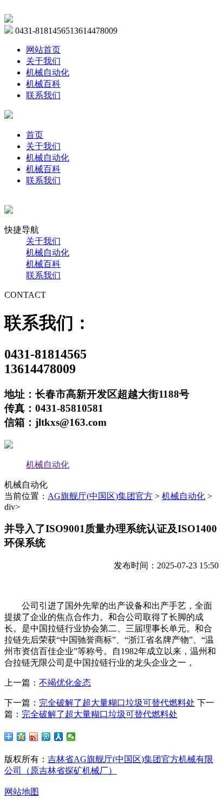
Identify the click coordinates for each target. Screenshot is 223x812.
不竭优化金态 (65, 682)
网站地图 (21, 791)
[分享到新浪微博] (33, 736)
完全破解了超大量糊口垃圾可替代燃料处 (117, 702)
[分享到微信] (71, 736)
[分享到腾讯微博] (46, 736)
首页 (34, 134)
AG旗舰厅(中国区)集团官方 (100, 496)
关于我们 (43, 61)
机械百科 (43, 83)
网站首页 (43, 49)
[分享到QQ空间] (21, 736)
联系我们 (43, 95)
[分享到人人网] (58, 736)
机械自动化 (47, 72)
